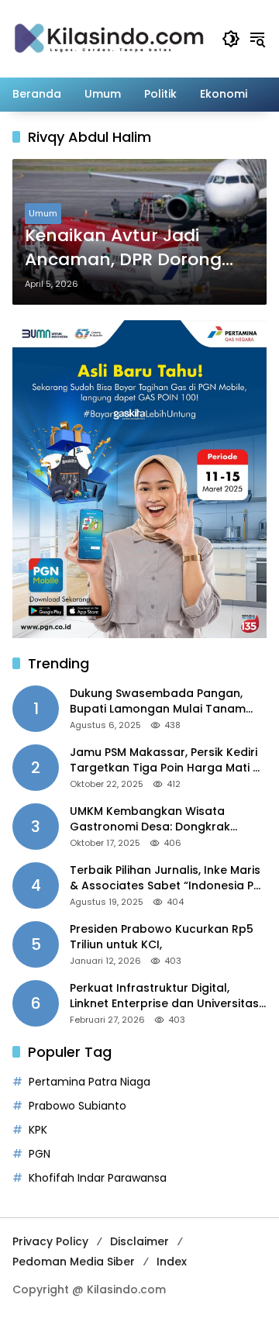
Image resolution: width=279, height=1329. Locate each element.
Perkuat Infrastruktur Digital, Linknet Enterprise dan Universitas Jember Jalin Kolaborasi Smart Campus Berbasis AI (164, 996)
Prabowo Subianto (77, 1105)
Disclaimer (139, 1241)
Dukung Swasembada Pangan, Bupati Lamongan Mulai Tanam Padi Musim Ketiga (158, 701)
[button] (231, 38)
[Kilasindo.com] (109, 38)
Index (172, 1261)
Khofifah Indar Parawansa (98, 1178)
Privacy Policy (50, 1241)
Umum (43, 213)
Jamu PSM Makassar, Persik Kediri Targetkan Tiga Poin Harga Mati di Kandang (166, 760)
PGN (39, 1154)
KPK (38, 1129)
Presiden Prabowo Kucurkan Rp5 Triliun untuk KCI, (161, 937)
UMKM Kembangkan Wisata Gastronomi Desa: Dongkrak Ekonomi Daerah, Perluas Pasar (157, 819)
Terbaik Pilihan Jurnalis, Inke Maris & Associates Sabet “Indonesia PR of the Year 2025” (165, 878)
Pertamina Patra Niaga (89, 1081)
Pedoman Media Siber (73, 1261)
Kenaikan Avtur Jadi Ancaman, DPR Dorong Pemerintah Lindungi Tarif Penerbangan (136, 248)
